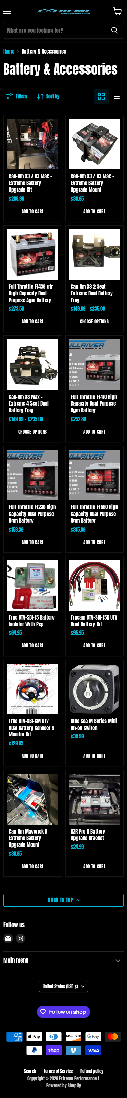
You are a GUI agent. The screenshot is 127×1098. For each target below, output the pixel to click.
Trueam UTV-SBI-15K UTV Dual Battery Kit (94, 620)
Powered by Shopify (63, 1085)
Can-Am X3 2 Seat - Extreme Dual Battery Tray (92, 293)
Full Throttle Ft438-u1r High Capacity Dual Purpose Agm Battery (31, 293)
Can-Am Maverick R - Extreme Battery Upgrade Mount (29, 838)
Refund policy (91, 1071)
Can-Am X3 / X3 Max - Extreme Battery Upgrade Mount (92, 182)
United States (60, 986)
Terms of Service (58, 1071)
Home (8, 51)
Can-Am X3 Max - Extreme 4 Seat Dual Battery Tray (29, 403)
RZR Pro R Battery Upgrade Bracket (88, 834)
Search (30, 1071)
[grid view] (101, 96)
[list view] (116, 96)
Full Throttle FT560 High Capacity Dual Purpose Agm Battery (94, 513)
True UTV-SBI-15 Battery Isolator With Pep (32, 620)
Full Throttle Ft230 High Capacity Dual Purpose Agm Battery (32, 513)
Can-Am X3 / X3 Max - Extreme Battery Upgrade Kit (30, 182)
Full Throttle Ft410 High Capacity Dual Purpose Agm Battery (94, 403)
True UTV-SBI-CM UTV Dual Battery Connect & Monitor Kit (32, 727)
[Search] (114, 30)
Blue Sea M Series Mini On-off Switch (94, 724)
